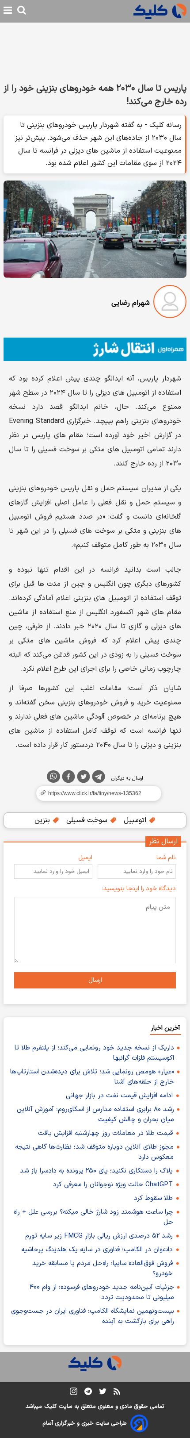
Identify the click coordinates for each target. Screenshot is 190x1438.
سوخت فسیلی (88, 820)
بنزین (43, 820)
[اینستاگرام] (73, 1393)
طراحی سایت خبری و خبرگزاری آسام (84, 1423)
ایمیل (85, 857)
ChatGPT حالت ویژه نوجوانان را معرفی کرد (113, 1185)
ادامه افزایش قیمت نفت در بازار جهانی (119, 1096)
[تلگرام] (98, 778)
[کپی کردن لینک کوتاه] (95, 793)
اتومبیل (136, 820)
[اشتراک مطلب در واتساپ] (53, 776)
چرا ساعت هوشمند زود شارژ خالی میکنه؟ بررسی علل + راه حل (93, 1217)
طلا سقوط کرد (153, 1198)
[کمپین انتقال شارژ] (95, 349)
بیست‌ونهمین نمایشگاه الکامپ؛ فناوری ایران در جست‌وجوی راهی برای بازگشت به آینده (92, 1316)
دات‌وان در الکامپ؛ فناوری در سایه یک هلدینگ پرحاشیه (97, 1250)
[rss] (117, 1393)
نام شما (166, 857)
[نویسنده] (169, 303)
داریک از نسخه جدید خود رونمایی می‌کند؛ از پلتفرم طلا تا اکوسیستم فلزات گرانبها (94, 1053)
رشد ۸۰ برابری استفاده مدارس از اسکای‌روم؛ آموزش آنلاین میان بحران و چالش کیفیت (95, 1114)
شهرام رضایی (130, 303)
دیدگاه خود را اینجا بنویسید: (139, 888)
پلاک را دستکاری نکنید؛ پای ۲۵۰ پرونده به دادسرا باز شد (96, 1171)
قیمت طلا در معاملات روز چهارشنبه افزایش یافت (105, 1133)
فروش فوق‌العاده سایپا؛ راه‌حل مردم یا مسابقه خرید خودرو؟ (102, 1268)
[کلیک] (159, 11)
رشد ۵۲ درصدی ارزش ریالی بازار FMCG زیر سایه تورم (99, 1236)
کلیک (50, 1406)
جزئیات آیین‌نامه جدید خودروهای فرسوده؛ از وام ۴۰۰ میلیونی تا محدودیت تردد (102, 1292)
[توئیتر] (83, 778)
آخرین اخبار (165, 1028)
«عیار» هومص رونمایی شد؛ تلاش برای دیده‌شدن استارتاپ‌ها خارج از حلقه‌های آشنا (92, 1077)
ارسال (95, 980)
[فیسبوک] (68, 778)
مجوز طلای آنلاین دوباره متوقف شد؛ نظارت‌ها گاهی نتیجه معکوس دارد (94, 1152)
